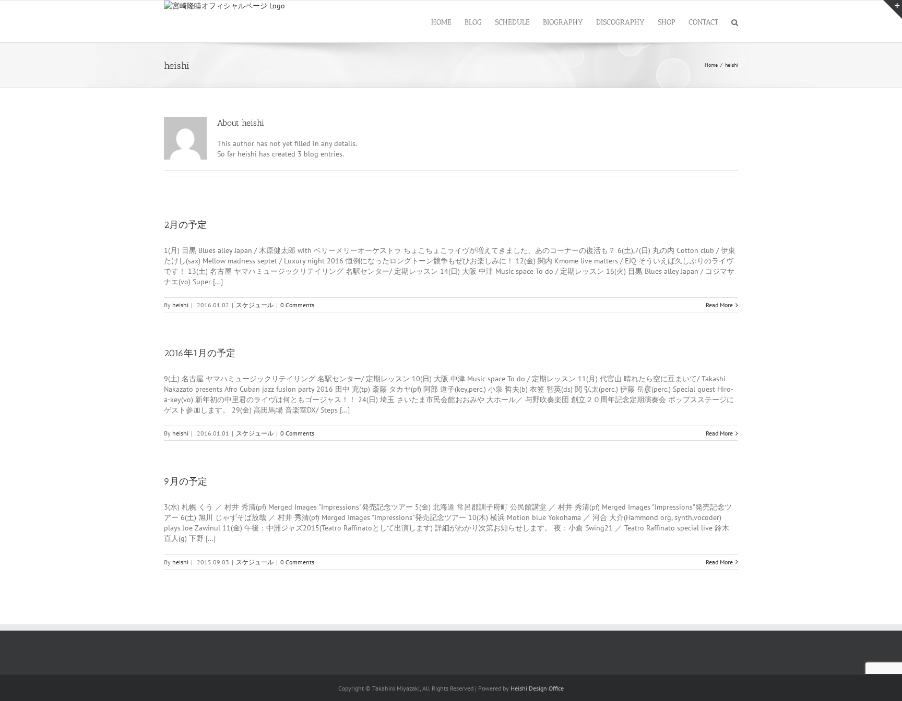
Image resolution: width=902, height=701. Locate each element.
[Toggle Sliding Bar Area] (892, 9)
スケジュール (255, 305)
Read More (719, 305)
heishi (180, 305)
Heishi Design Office (537, 688)
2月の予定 (185, 225)
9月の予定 (185, 481)
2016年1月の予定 (199, 353)
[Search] (734, 21)
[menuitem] (448, 21)
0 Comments (297, 305)
